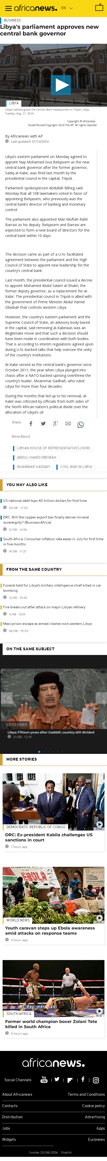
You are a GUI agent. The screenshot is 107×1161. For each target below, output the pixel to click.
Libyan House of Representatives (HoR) (53, 448)
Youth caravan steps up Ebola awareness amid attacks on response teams (50, 931)
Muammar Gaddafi (33, 467)
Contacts (10, 1106)
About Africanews (17, 1095)
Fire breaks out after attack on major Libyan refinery (44, 607)
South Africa (18, 1014)
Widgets (9, 1140)
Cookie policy (93, 1106)
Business (12, 21)
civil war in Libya (76, 467)
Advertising (95, 1117)
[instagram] (96, 1080)
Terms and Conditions (86, 1095)
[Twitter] (57, 1080)
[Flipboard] (70, 1080)
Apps (100, 1129)
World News (18, 920)
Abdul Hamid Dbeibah (36, 458)
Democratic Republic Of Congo (35, 827)
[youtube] (44, 1080)
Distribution (12, 1117)
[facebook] (83, 1080)
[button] (61, 85)
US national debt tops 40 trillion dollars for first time (45, 501)
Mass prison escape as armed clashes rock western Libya (47, 624)
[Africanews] (35, 9)
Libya (14, 103)
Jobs (6, 1129)
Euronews (96, 1140)
